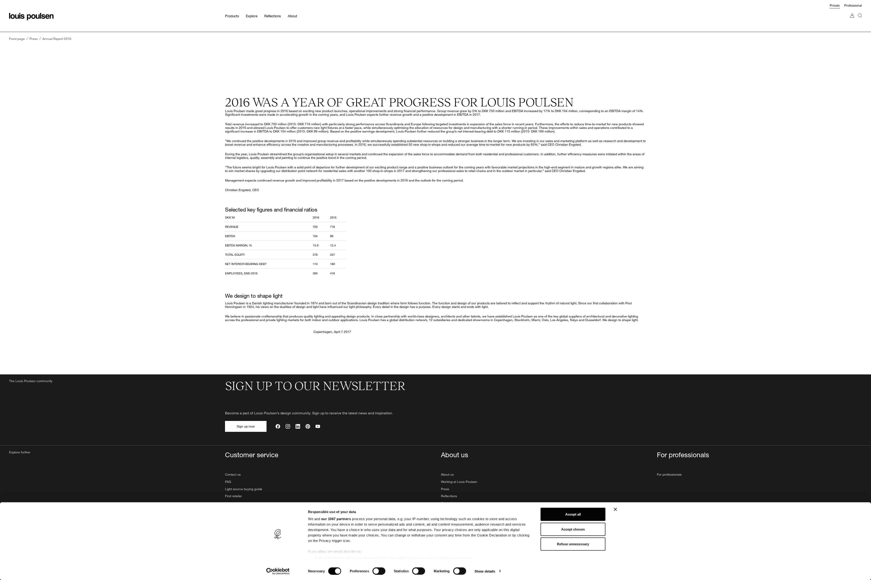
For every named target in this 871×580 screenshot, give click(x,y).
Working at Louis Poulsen (459, 482)
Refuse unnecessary (573, 544)
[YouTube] (318, 426)
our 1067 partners (336, 519)
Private (835, 5)
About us (447, 474)
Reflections (449, 496)
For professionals (669, 474)
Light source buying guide (243, 489)
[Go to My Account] (852, 20)
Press (445, 489)
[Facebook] (278, 426)
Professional (853, 5)
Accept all (573, 514)
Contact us (233, 474)
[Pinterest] (308, 426)
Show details (485, 571)
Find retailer (233, 496)
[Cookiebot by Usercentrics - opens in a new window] (278, 571)
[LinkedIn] (298, 426)
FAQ (228, 482)
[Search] (860, 20)
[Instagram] (288, 426)
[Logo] (31, 16)
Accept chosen (573, 529)
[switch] (378, 571)
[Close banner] (615, 509)
